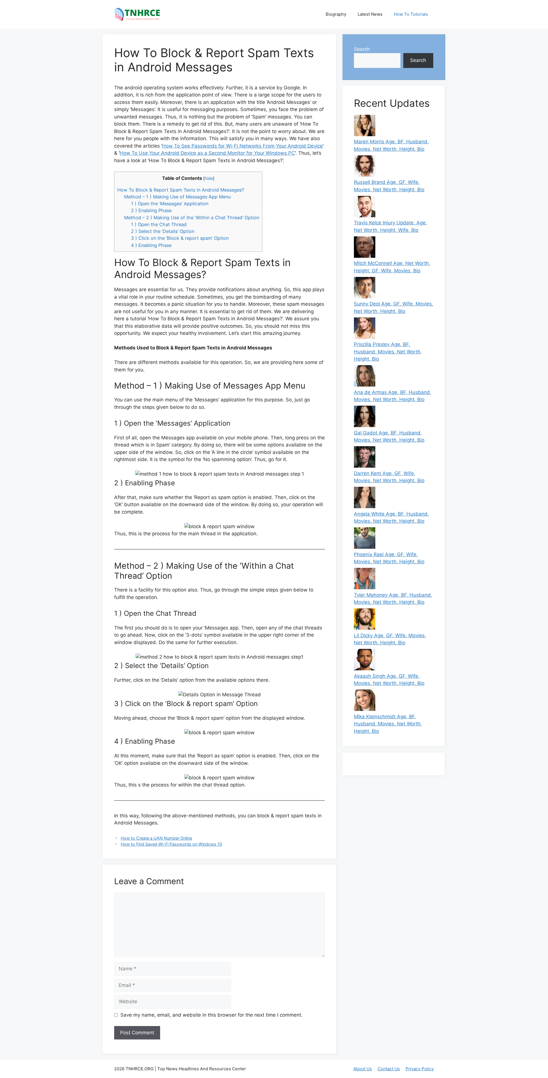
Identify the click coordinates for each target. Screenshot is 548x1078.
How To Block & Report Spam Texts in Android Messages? (180, 190)
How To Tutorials (411, 14)
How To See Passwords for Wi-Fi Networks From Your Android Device (242, 146)
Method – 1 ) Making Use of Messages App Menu (177, 197)
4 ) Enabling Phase (151, 245)
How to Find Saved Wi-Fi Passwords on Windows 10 (171, 844)
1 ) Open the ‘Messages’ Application (169, 203)
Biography (336, 14)
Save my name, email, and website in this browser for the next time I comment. (211, 1015)
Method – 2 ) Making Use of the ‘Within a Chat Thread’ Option (191, 217)
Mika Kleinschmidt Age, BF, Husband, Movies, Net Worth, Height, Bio (388, 724)
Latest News (370, 14)
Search (362, 49)
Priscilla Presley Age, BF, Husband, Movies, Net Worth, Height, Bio (388, 351)
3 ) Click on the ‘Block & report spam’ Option (180, 238)
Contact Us (389, 1068)
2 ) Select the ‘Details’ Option (162, 231)
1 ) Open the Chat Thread (159, 224)
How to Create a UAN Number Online (156, 838)
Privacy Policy (420, 1068)
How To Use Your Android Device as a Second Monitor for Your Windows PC (207, 153)
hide (209, 178)
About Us (362, 1068)
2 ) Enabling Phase (151, 210)
